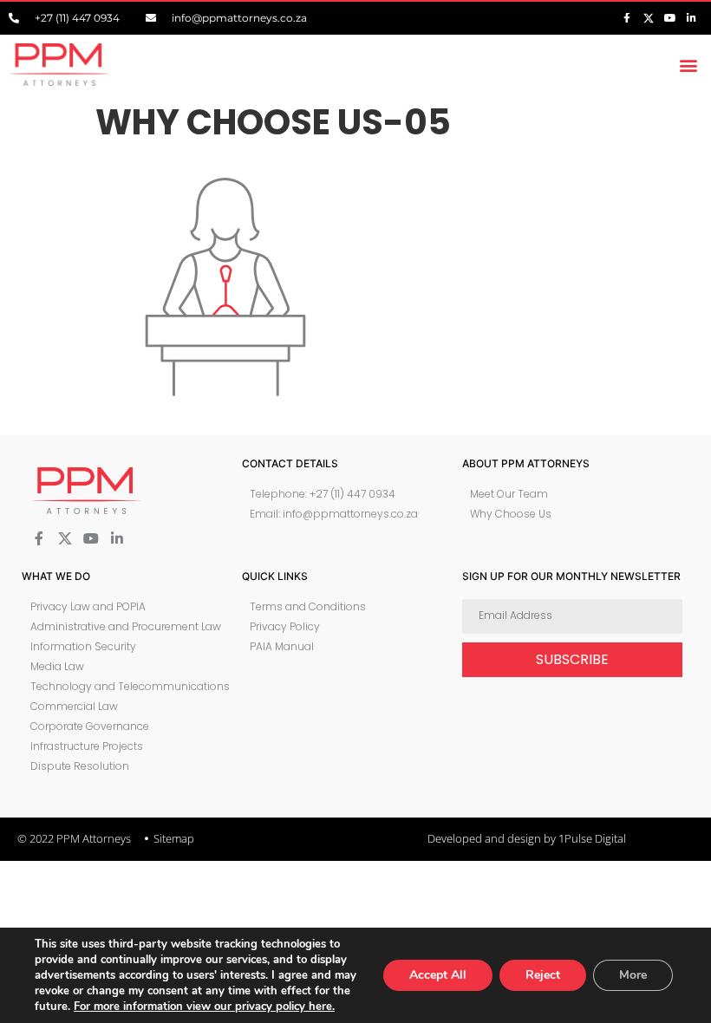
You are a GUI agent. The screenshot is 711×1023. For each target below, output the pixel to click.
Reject (542, 975)
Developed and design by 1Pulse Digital (526, 838)
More (633, 975)
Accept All (437, 975)
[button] (688, 64)
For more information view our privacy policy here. (204, 1006)
